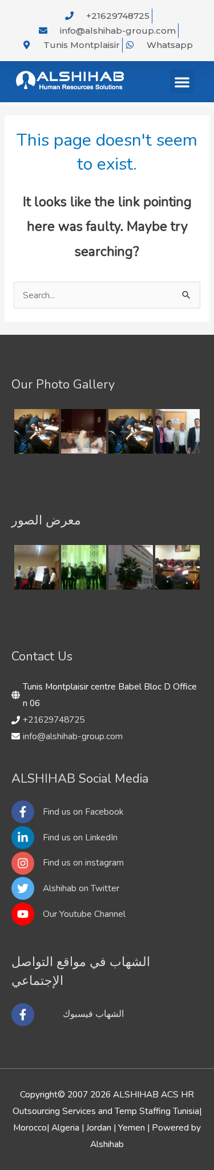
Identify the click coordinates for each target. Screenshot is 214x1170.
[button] (182, 82)
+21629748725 (53, 720)
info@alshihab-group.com (73, 736)
